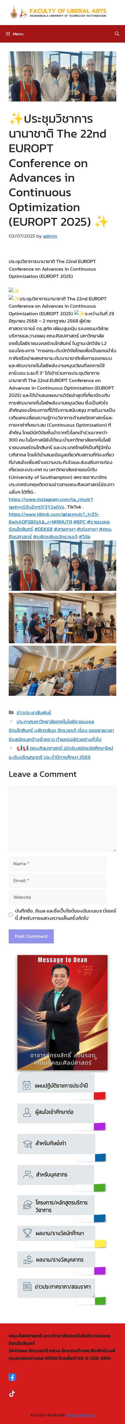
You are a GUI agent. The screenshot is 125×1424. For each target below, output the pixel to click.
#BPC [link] (79, 522)
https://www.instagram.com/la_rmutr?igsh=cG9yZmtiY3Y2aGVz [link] (51, 503)
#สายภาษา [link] (65, 529)
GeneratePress (81, 1414)
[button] (117, 34)
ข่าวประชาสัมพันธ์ (34, 712)
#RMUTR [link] (62, 522)
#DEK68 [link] (43, 529)
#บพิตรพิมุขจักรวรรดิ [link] (55, 536)
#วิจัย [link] (84, 536)
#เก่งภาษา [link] (87, 529)
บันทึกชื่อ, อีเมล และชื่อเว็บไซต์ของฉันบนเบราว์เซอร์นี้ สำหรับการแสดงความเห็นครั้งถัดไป (65, 914)
